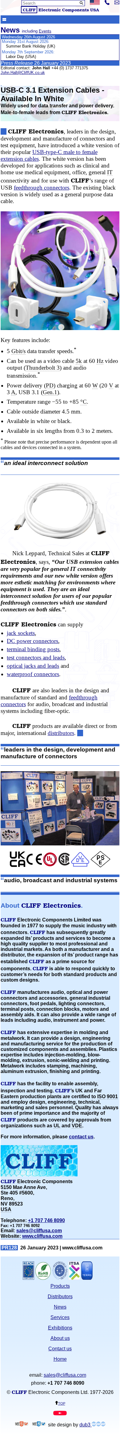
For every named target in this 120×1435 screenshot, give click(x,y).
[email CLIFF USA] (116, 2)
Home (60, 1359)
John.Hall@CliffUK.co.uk (23, 72)
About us (60, 1338)
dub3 (85, 1424)
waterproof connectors (33, 674)
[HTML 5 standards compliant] (21, 1424)
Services (60, 1317)
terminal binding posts (33, 649)
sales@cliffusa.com (39, 1230)
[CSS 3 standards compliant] (39, 1424)
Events (45, 31)
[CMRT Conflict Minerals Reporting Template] (59, 1278)
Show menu (4, 19)
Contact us (60, 1348)
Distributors (60, 1296)
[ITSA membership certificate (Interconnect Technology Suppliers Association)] (74, 1278)
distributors (61, 733)
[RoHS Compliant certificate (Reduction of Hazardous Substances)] (43, 1278)
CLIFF (29, 10)
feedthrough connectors (41, 187)
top (61, 1403)
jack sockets (21, 633)
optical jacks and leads (33, 666)
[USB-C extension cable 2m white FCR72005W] (60, 511)
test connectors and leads (36, 657)
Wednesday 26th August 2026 (28, 37)
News (60, 1307)
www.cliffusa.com (42, 1236)
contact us (81, 1136)
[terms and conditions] (87, 1278)
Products (60, 1286)
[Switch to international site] (95, 3)
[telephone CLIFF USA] (107, 3)
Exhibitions (60, 1327)
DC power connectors (32, 641)
